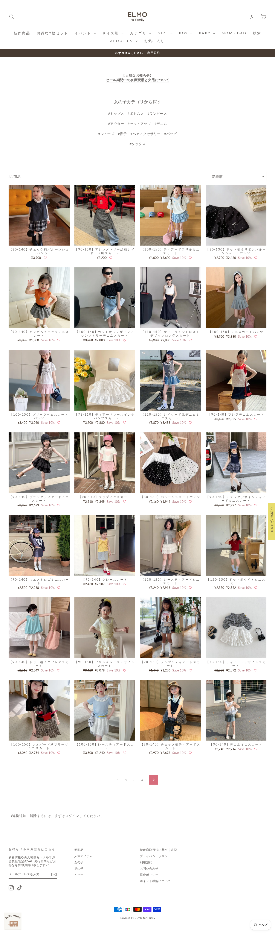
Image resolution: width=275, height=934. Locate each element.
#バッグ (170, 134)
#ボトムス (136, 113)
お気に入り (154, 41)
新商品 (79, 850)
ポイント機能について (155, 881)
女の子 (79, 862)
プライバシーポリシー (155, 856)
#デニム (160, 123)
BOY (184, 33)
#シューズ (106, 134)
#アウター (116, 123)
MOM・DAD (234, 33)
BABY (205, 33)
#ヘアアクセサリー (145, 134)
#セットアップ (139, 123)
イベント (84, 33)
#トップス (116, 113)
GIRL (163, 33)
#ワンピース (157, 113)
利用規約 (146, 862)
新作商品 (22, 33)
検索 (257, 33)
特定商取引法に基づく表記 (158, 850)
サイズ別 (111, 33)
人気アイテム (83, 856)
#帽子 (122, 134)
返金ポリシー (149, 874)
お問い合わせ (149, 868)
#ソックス (138, 144)
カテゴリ (139, 33)
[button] (45, 258)
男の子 (79, 868)
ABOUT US (122, 41)
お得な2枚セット (52, 33)
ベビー (79, 874)
